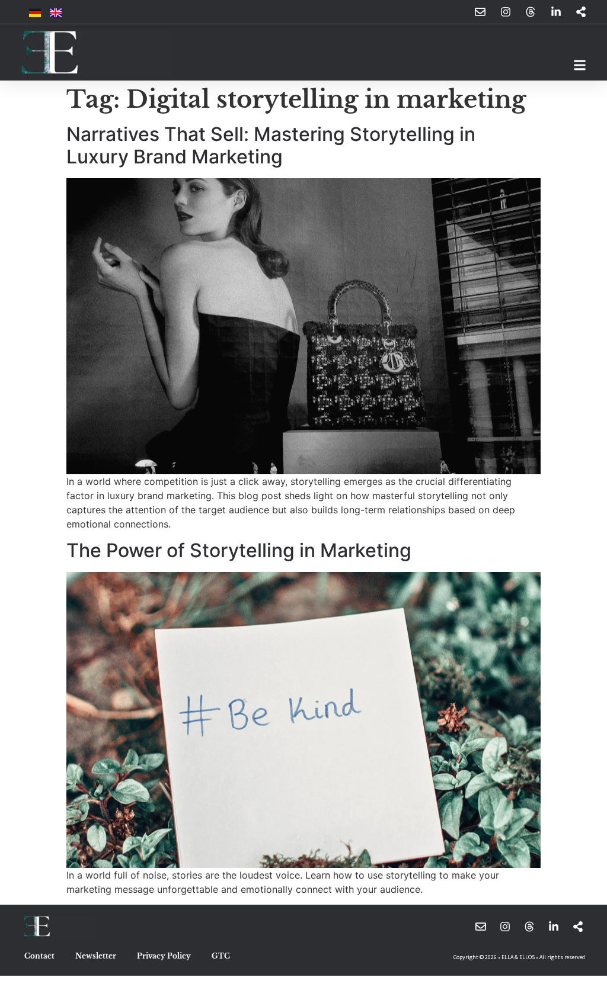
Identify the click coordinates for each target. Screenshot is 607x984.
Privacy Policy (164, 955)
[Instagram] (505, 926)
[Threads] (529, 926)
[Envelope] (480, 926)
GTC (221, 955)
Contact (39, 955)
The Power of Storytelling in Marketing (238, 550)
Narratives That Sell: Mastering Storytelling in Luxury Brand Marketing (270, 145)
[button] (579, 65)
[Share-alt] (578, 926)
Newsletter (95, 955)
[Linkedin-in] (553, 926)
